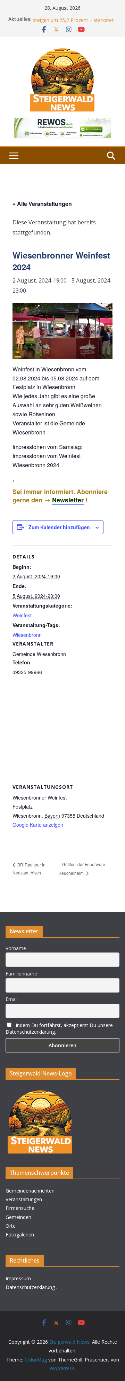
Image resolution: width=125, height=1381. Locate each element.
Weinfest (22, 615)
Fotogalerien (20, 1234)
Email (12, 999)
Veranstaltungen (24, 1199)
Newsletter (68, 499)
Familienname (21, 973)
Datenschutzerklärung (30, 1287)
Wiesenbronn (27, 634)
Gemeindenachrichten (30, 1190)
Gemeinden (18, 1217)
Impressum (18, 1278)
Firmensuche (20, 1208)
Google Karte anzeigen (37, 824)
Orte (11, 1225)
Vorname (16, 948)
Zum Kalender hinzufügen (59, 527)
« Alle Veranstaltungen (42, 204)
